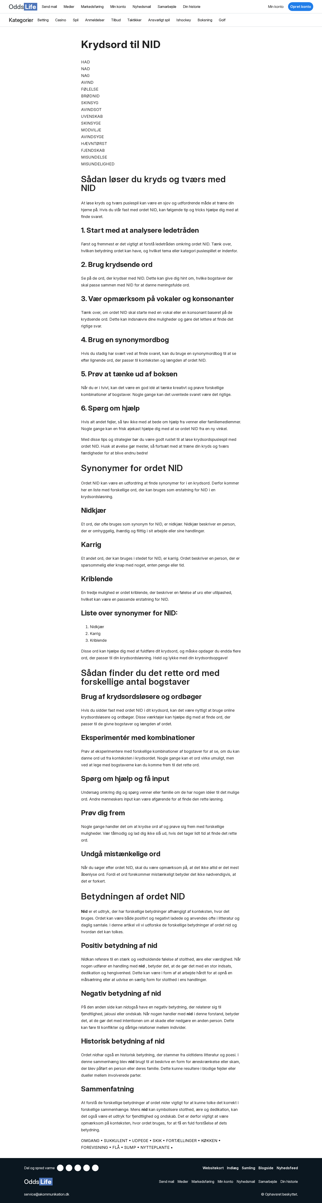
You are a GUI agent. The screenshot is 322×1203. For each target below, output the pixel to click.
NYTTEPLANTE (155, 1147)
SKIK (157, 1140)
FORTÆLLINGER (181, 1140)
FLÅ (116, 1147)
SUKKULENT (116, 1140)
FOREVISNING (94, 1147)
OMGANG (90, 1140)
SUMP (130, 1147)
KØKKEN (209, 1140)
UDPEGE (140, 1140)
